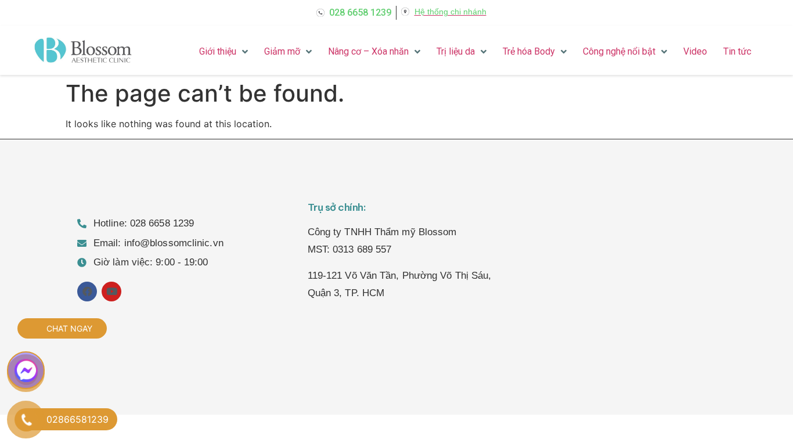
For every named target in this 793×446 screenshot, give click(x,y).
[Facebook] (87, 291)
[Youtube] (111, 291)
